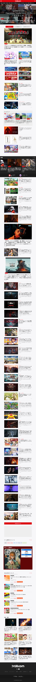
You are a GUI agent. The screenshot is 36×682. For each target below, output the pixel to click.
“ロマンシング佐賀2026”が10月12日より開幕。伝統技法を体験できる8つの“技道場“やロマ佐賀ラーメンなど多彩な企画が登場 (18, 47)
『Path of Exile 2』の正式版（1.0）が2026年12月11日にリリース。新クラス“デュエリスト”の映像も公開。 (25, 388)
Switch (7, 3)
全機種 (5, 542)
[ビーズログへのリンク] (21, 676)
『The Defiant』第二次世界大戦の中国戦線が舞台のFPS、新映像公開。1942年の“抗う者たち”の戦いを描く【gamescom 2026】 (25, 302)
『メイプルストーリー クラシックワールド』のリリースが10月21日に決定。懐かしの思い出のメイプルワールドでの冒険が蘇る (25, 62)
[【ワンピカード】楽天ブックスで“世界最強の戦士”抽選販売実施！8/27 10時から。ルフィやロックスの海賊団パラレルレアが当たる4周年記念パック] (11, 200)
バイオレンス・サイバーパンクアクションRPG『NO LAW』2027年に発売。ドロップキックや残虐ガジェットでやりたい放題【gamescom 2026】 (25, 330)
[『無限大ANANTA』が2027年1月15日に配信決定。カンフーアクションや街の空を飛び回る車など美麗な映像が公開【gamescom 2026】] (18, 14)
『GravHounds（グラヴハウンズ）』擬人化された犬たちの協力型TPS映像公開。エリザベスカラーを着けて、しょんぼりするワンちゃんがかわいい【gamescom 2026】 (25, 367)
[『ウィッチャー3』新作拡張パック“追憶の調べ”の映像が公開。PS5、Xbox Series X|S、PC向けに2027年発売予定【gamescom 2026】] (11, 295)
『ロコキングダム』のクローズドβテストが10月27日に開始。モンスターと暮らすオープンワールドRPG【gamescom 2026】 (25, 339)
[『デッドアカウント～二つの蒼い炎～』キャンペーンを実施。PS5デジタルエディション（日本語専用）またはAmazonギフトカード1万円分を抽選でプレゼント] (11, 105)
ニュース (26, 3)
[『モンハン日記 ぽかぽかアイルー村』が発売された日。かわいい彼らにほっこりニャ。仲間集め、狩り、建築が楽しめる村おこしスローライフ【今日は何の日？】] (11, 182)
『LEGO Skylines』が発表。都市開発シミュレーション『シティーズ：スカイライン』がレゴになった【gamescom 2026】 (25, 404)
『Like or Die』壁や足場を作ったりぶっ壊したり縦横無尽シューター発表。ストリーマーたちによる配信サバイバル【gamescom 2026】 (25, 250)
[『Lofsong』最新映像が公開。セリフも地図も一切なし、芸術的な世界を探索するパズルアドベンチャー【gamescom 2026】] (11, 209)
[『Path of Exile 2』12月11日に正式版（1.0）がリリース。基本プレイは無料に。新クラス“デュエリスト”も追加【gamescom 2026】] (11, 387)
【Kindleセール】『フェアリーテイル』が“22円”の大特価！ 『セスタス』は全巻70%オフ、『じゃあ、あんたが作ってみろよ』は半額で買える (25, 643)
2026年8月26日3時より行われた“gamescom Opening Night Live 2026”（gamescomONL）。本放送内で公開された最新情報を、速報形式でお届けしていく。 (25, 369)
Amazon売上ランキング (9, 573)
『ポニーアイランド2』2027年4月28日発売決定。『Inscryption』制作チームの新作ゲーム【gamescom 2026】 (25, 348)
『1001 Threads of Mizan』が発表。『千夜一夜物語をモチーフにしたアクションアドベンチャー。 (25, 517)
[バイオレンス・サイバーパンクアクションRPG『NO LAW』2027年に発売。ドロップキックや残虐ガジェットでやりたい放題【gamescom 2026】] (11, 332)
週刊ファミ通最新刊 (8, 547)
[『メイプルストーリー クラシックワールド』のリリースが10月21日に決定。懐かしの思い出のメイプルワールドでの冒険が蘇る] (25, 55)
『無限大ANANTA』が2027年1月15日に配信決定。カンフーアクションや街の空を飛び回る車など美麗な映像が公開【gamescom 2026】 (18, 21)
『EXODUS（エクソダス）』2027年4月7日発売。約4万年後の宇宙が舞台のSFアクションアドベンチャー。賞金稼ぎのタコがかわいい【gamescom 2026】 (25, 505)
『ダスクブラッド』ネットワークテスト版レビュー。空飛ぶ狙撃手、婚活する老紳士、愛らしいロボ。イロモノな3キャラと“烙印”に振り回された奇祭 (25, 657)
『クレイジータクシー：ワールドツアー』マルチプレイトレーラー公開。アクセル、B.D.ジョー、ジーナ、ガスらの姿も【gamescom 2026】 (25, 413)
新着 (1, 3)
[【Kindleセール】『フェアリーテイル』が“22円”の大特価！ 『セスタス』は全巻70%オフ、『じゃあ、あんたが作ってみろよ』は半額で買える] (25, 637)
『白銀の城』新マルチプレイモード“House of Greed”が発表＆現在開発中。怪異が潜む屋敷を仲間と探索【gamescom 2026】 (25, 431)
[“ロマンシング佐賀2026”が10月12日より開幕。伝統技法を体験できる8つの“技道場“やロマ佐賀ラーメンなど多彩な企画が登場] (18, 36)
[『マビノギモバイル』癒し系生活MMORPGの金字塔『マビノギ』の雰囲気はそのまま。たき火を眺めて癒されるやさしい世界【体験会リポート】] (20, 116)
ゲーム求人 (22, 3)
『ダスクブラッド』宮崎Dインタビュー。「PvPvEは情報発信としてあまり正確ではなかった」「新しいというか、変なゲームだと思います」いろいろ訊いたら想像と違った (10, 628)
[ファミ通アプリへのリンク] (15, 676)
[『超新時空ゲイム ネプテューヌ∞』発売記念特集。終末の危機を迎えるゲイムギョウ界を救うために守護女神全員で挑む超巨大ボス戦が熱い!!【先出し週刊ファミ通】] (10, 55)
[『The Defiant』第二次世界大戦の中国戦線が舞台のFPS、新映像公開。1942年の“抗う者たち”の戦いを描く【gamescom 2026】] (11, 304)
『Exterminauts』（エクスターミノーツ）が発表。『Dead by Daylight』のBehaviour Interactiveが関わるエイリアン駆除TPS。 (25, 379)
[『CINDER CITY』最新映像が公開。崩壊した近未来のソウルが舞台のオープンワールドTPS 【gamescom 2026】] (11, 314)
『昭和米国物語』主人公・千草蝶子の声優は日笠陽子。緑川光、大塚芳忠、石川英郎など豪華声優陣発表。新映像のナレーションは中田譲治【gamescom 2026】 (25, 459)
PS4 (16, 542)
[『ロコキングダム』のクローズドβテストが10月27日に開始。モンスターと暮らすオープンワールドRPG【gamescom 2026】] (11, 341)
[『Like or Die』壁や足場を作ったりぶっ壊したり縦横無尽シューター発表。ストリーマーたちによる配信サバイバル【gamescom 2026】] (11, 252)
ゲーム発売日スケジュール (9, 539)
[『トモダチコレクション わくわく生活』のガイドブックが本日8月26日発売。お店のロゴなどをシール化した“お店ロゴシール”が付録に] (11, 96)
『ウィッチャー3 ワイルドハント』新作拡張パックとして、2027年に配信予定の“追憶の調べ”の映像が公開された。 (25, 296)
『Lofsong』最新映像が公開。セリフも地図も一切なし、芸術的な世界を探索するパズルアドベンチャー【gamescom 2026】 (25, 207)
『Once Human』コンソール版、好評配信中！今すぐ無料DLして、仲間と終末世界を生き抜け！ (25, 321)
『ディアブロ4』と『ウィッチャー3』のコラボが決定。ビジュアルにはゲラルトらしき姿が (25, 128)
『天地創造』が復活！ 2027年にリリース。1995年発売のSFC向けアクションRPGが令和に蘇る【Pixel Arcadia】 (9, 121)
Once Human (21, 319)
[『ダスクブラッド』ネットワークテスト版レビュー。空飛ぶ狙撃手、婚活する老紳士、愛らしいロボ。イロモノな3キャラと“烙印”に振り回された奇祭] (25, 651)
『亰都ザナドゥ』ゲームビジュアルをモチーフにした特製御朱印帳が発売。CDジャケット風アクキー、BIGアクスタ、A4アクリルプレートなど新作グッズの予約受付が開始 (25, 138)
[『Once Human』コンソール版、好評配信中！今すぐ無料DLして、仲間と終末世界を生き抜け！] (11, 323)
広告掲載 (30, 671)
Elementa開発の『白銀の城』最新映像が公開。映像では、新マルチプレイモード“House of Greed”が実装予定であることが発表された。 (25, 434)
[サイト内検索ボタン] (35, 1)
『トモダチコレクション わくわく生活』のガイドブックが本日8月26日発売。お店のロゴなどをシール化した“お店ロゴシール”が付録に (25, 94)
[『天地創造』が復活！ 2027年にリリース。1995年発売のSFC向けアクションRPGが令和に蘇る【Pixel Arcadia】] (9, 116)
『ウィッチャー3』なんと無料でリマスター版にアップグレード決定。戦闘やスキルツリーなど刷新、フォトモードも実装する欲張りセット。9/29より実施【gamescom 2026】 (17, 277)
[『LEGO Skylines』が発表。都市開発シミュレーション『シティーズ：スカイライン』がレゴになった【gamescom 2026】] (11, 406)
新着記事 (18, 26)
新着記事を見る (18, 523)
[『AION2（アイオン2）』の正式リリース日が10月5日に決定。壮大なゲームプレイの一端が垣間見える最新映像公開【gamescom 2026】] (11, 479)
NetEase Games (21, 323)
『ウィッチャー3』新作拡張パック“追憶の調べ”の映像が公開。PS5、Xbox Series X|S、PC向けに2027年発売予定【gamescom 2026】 (25, 293)
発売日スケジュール (17, 3)
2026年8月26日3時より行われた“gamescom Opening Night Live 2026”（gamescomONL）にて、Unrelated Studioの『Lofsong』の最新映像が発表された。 (25, 210)
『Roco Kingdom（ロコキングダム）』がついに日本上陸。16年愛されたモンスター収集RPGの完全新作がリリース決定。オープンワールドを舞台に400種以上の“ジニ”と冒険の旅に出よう (25, 85)
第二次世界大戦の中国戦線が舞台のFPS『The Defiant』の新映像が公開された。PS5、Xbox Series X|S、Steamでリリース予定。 (25, 305)
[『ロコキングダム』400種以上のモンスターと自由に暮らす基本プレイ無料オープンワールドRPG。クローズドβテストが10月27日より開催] (11, 149)
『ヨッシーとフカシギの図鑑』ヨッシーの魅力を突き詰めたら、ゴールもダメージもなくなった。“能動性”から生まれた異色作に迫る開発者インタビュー (10, 643)
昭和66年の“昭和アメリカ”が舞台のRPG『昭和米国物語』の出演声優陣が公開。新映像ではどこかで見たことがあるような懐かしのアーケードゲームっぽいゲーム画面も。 (25, 461)
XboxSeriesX (24, 542)
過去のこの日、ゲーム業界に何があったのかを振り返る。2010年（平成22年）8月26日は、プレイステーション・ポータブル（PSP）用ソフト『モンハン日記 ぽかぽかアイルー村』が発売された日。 (25, 182)
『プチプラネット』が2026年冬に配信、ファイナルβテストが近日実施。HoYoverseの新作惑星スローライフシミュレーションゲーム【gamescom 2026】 (25, 450)
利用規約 (17, 671)
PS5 (9, 3)
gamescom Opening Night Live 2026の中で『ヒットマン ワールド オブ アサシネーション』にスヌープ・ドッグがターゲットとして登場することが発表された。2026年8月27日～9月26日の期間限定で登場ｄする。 (25, 489)
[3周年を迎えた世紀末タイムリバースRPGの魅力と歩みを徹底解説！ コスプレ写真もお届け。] (11, 396)
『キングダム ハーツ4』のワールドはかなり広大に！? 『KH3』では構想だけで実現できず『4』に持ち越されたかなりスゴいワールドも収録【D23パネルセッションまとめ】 (25, 628)
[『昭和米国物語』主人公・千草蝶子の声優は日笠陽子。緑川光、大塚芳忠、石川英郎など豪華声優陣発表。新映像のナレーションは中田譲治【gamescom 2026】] (11, 461)
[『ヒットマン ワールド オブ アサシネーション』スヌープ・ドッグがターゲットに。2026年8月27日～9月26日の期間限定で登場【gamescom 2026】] (11, 488)
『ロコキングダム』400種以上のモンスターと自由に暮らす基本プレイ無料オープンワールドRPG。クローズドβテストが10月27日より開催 (25, 147)
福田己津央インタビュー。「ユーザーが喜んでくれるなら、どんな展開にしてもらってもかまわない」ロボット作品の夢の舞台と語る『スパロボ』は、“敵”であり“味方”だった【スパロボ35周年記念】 (10, 657)
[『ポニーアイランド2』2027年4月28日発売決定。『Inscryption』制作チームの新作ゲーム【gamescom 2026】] (11, 350)
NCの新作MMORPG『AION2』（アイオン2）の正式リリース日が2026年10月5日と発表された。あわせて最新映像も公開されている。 (25, 480)
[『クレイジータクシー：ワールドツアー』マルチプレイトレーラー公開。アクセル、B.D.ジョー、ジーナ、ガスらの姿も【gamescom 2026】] (11, 415)
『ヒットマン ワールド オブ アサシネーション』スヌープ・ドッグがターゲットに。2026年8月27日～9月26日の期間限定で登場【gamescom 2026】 (25, 486)
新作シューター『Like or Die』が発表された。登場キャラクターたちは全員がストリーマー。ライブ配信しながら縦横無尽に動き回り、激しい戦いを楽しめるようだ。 (25, 253)
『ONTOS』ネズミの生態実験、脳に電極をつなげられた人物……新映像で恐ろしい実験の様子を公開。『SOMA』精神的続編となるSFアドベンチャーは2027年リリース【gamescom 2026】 (18, 243)
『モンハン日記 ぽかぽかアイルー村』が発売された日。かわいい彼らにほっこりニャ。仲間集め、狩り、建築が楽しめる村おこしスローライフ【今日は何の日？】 (25, 180)
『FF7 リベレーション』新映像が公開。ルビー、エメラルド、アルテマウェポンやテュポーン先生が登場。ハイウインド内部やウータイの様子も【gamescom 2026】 (25, 284)
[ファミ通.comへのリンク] (18, 1)
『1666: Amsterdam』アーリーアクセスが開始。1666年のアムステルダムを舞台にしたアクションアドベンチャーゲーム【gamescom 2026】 (25, 422)
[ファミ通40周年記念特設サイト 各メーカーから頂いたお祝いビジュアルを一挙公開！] (11, 442)
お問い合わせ (6, 671)
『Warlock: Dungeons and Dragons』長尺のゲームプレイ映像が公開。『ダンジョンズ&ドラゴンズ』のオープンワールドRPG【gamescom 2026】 (25, 468)
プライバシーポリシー (12, 671)
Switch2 (4, 3)
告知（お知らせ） (21, 92)
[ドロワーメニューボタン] (1, 1)
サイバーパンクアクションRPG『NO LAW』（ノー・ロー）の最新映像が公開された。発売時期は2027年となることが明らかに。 (25, 333)
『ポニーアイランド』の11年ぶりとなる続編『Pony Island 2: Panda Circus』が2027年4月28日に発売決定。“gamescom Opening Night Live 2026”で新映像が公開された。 (25, 351)
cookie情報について (25, 671)
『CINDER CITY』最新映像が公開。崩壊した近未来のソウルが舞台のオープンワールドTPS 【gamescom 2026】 (25, 312)
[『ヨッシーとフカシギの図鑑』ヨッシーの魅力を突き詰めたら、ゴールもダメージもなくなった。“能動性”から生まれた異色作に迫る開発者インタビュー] (10, 637)
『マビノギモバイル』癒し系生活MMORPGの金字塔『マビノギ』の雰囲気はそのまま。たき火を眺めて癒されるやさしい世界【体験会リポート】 (20, 121)
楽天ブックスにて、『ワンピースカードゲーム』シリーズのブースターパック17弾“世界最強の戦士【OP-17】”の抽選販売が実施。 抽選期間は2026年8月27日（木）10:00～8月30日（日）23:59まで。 (25, 201)
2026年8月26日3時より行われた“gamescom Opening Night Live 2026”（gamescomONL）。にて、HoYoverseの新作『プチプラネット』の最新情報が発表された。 (25, 452)
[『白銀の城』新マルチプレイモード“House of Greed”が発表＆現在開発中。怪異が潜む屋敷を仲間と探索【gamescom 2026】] (11, 433)
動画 (28, 3)
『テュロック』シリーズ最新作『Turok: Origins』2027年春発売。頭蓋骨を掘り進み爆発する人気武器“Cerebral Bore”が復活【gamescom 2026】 (25, 217)
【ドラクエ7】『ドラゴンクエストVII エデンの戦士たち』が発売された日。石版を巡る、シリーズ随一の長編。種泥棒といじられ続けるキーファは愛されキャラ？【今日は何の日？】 (25, 189)
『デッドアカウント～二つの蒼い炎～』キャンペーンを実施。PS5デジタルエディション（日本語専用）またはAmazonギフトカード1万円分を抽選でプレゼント (25, 103)
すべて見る (34, 157)
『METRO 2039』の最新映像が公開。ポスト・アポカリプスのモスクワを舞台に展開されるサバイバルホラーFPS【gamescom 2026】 (25, 496)
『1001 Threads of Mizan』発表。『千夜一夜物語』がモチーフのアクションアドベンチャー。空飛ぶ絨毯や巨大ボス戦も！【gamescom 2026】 (25, 514)
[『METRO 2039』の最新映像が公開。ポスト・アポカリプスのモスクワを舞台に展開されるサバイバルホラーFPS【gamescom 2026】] (11, 498)
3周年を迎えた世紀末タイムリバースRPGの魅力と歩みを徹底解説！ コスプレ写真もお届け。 (25, 395)
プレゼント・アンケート (22, 101)
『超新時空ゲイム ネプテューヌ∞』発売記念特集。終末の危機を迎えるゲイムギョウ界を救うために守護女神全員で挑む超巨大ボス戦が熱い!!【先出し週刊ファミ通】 (10, 62)
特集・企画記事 (32, 3)
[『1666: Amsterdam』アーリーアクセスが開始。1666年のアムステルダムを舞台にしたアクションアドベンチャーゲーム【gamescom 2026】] (11, 424)
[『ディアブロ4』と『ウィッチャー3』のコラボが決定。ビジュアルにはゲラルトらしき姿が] (11, 130)
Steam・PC (20, 542)
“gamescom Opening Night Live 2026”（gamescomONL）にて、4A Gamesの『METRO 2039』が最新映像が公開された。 (25, 498)
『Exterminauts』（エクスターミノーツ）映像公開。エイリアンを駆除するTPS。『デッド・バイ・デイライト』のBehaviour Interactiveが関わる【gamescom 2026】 (25, 376)
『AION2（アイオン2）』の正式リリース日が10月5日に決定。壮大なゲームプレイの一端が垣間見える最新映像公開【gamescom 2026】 (25, 477)
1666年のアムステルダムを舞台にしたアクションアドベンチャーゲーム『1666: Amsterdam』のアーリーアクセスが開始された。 (25, 425)
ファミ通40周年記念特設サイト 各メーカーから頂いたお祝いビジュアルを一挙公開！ (25, 441)
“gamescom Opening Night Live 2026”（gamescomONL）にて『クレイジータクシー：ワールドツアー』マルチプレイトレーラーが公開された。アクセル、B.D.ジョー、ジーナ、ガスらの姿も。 (25, 415)
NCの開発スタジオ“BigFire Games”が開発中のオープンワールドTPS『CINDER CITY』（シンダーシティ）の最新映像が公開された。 (25, 314)
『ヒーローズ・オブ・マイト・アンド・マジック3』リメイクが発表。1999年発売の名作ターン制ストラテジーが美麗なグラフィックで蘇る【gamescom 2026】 (25, 358)
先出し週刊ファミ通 (7, 58)
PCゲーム (12, 3)
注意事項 (20, 671)
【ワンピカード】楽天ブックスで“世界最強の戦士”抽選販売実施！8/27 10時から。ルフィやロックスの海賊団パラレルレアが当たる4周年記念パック (25, 198)
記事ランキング (26, 26)
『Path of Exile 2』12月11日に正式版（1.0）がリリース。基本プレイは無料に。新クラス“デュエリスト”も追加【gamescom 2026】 (25, 385)
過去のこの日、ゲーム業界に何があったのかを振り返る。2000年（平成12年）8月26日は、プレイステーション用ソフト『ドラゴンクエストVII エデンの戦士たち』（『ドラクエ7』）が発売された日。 (25, 192)
